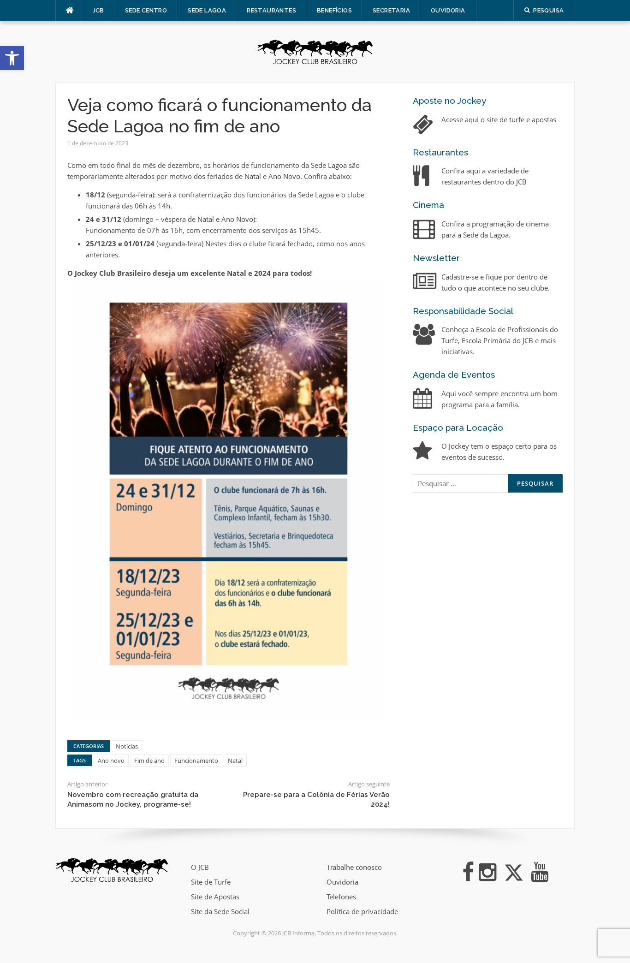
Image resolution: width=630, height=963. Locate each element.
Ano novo (111, 760)
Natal (235, 760)
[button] (12, 58)
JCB (98, 10)
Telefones (341, 896)
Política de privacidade (362, 911)
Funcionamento (196, 760)
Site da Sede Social (220, 911)
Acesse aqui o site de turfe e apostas (498, 119)
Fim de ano (149, 760)
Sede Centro (146, 10)
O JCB (200, 867)
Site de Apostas (215, 896)
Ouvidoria (448, 10)
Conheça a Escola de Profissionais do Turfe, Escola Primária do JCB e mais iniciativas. (499, 340)
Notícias (127, 746)
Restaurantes (271, 10)
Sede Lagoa (207, 10)
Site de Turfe (211, 881)
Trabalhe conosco (354, 867)
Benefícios (334, 10)
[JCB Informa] (315, 51)
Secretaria (391, 10)
